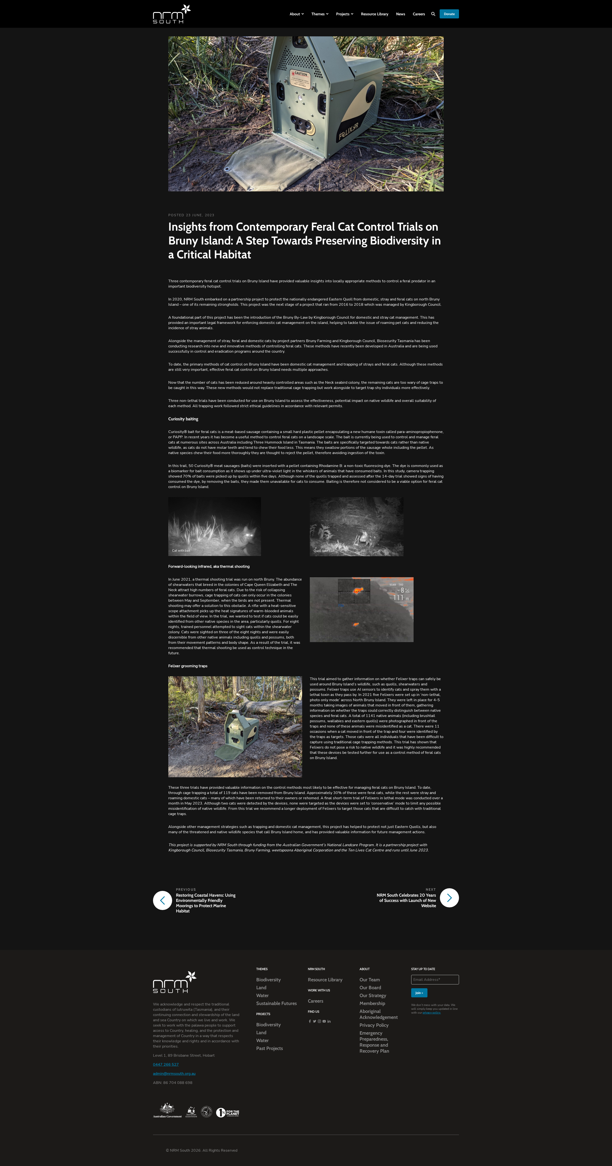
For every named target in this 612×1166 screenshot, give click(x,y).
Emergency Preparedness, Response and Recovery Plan (374, 1042)
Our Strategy (373, 995)
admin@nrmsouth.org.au (174, 1073)
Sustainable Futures (276, 1003)
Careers (419, 14)
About (295, 14)
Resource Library (374, 14)
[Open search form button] (433, 14)
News (400, 14)
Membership (372, 1003)
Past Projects (269, 1048)
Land (261, 987)
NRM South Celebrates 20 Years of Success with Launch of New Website (406, 900)
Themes (318, 14)
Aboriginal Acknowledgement (379, 1014)
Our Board (370, 987)
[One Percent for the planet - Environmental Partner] (227, 1112)
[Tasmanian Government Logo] (191, 1112)
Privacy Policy (374, 1025)
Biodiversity (268, 980)
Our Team (370, 980)
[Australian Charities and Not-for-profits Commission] (206, 1111)
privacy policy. (432, 1013)
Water (262, 995)
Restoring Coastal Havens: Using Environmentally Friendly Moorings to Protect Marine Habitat (205, 903)
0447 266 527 (166, 1064)
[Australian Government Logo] (167, 1110)
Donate (449, 14)
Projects (343, 14)
